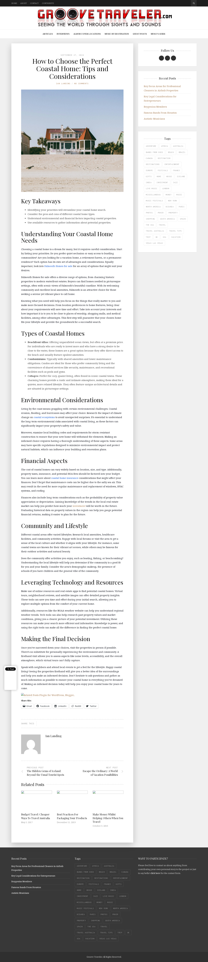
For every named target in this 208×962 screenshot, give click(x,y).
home (14, 3)
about (23, 3)
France (176, 170)
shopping (150, 219)
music (179, 195)
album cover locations (87, 33)
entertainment (172, 164)
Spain (183, 219)
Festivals (163, 170)
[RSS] (173, 58)
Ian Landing (63, 83)
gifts (149, 176)
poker (160, 213)
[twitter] (167, 58)
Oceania (170, 207)
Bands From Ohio (154, 152)
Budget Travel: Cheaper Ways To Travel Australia (35, 816)
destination (164, 158)
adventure (151, 146)
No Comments (81, 83)
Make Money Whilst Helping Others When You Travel (108, 818)
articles (48, 33)
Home (159, 176)
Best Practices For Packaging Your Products (72, 816)
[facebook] (161, 58)
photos (149, 213)
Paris (181, 207)
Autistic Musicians (154, 118)
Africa (164, 146)
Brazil (182, 152)
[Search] (194, 3)
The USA (150, 225)
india (149, 182)
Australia (178, 146)
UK (157, 237)
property (173, 213)
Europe (149, 170)
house (169, 176)
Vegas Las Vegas (154, 243)
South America (167, 219)
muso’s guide (158, 33)
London (165, 188)
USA (164, 237)
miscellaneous (153, 195)
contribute (48, 3)
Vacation (175, 237)
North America (153, 207)
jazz (175, 182)
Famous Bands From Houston (160, 112)
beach (171, 152)
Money (168, 195)
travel (162, 225)
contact (34, 3)
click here (155, 873)
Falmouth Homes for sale (58, 266)
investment (79, 505)
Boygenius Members (155, 106)
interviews (63, 33)
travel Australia (155, 231)
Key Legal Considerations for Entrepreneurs (33, 875)
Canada (149, 158)
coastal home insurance (64, 478)
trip (148, 237)
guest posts (140, 33)
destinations (153, 164)
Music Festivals (154, 201)
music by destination (117, 33)
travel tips (175, 231)
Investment (162, 182)
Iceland (181, 176)
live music (151, 188)
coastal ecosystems (44, 417)
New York (172, 201)
